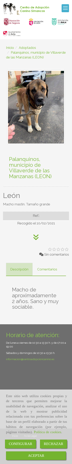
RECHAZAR (53, 444)
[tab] (19, 269)
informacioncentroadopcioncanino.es (30, 359)
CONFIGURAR (20, 444)
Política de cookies (47, 432)
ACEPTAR (36, 456)
